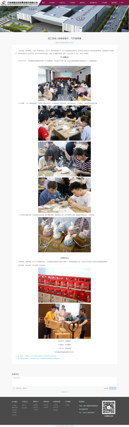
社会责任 (55, 405)
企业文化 (14, 415)
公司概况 (14, 405)
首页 (43, 2)
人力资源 (104, 2)
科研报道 (46, 405)
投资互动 (55, 407)
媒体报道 (55, 410)
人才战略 (67, 405)
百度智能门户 (63, 426)
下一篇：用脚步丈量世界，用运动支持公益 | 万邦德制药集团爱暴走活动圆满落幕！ (38, 358)
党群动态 (35, 407)
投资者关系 (93, 2)
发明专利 (46, 407)
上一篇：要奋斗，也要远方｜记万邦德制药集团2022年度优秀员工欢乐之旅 (35, 356)
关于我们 (52, 2)
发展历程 (14, 410)
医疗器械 (24, 407)
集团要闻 (35, 405)
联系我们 (114, 2)
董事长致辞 (15, 407)
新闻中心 (82, 2)
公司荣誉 (14, 412)
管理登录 (71, 426)
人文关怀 (71, 42)
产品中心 (62, 2)
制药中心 (24, 405)
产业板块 (72, 2)
